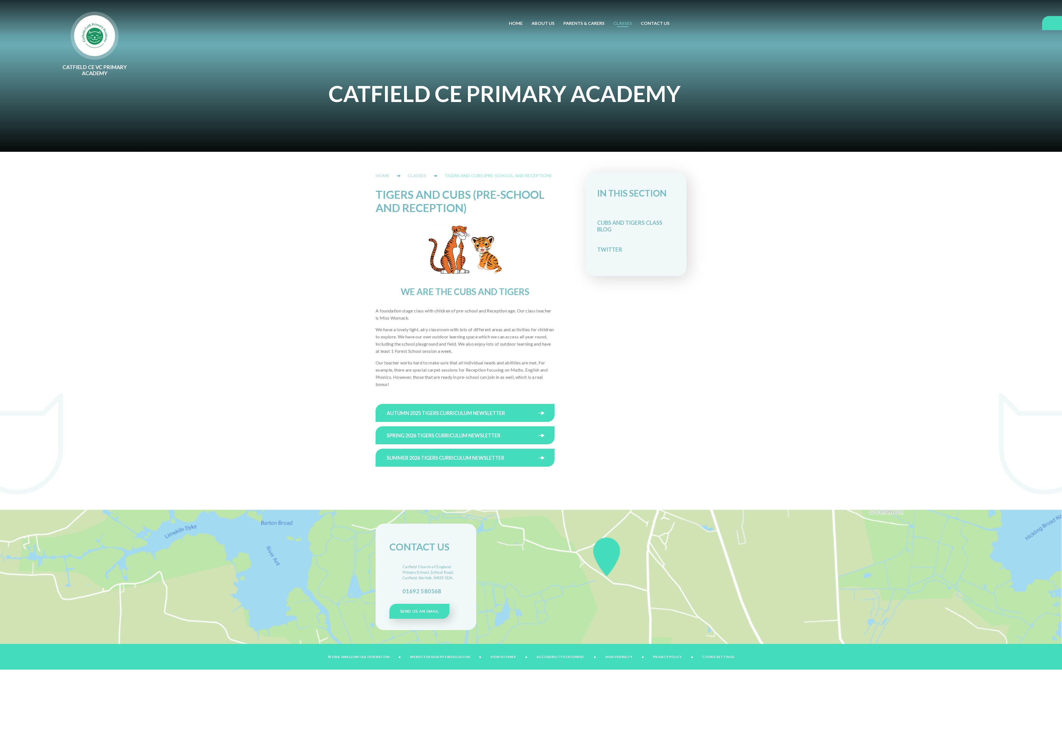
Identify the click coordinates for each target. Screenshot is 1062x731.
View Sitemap (503, 657)
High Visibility (619, 657)
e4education (457, 657)
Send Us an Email (419, 611)
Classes (417, 175)
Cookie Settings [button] (718, 657)
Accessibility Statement (561, 657)
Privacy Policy (667, 657)
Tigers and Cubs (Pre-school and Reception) (497, 175)
